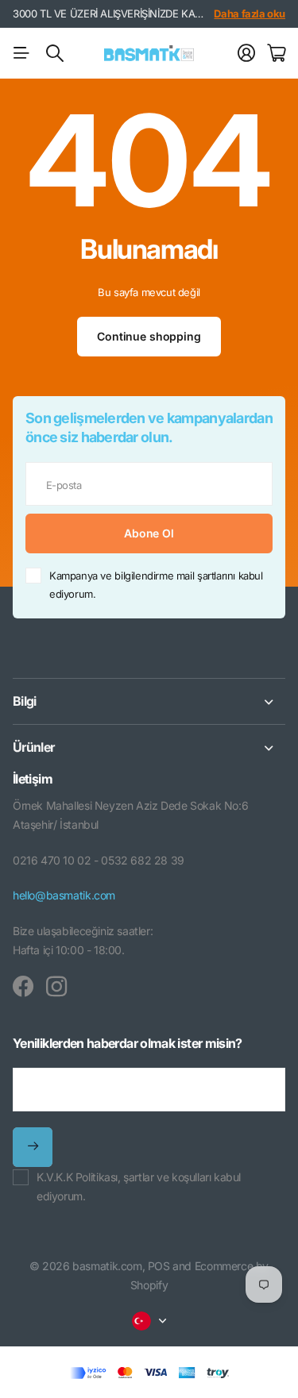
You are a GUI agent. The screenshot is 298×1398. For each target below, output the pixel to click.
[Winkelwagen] (276, 53)
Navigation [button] (21, 53)
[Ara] (55, 53)
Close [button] (149, 701)
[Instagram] (56, 986)
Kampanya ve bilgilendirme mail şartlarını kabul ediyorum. (156, 584)
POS (159, 1266)
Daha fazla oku (249, 13)
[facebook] (23, 986)
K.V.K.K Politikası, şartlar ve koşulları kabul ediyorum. (139, 1187)
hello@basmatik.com (64, 895)
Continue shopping (149, 336)
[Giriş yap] (246, 53)
